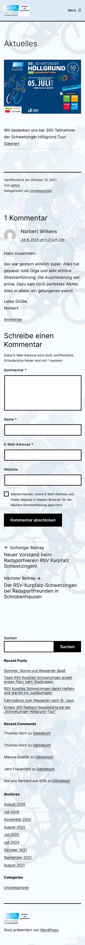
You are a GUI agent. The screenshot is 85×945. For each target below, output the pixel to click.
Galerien (12, 143)
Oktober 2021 (15, 850)
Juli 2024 (11, 842)
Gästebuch (42, 733)
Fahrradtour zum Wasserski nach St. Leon (39, 700)
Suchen (10, 638)
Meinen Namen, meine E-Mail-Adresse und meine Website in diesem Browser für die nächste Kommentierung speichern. (42, 499)
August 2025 (14, 827)
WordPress (49, 930)
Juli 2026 (11, 812)
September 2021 (17, 857)
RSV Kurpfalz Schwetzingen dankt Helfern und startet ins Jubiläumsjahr (39, 691)
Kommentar (15, 370)
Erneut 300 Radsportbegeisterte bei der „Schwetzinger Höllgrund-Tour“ (37, 709)
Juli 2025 (11, 835)
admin (15, 185)
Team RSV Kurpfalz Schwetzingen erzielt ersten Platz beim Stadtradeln (38, 680)
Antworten (13, 319)
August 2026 (14, 804)
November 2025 (17, 819)
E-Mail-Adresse (18, 444)
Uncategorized (40, 191)
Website (11, 469)
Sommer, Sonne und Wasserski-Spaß (34, 671)
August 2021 (14, 865)
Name (10, 419)
